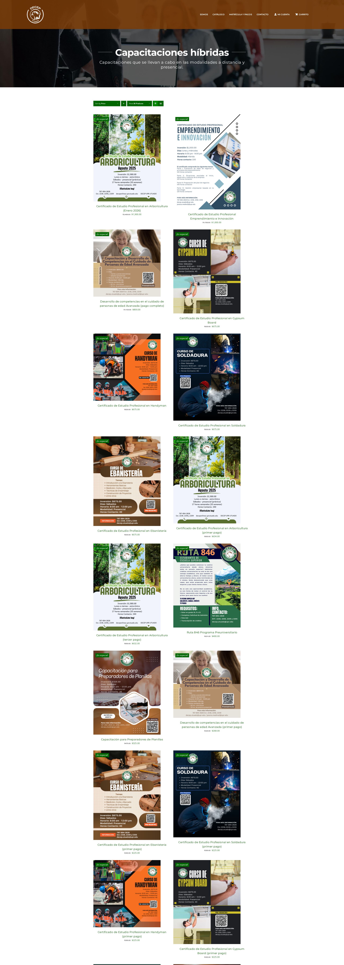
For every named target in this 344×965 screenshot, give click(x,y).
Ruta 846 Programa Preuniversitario (212, 632)
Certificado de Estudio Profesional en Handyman (132, 405)
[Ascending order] (123, 103)
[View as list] (160, 103)
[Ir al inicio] (35, 14)
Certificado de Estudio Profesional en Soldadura (212, 425)
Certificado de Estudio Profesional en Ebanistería (132, 530)
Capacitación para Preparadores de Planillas (132, 739)
